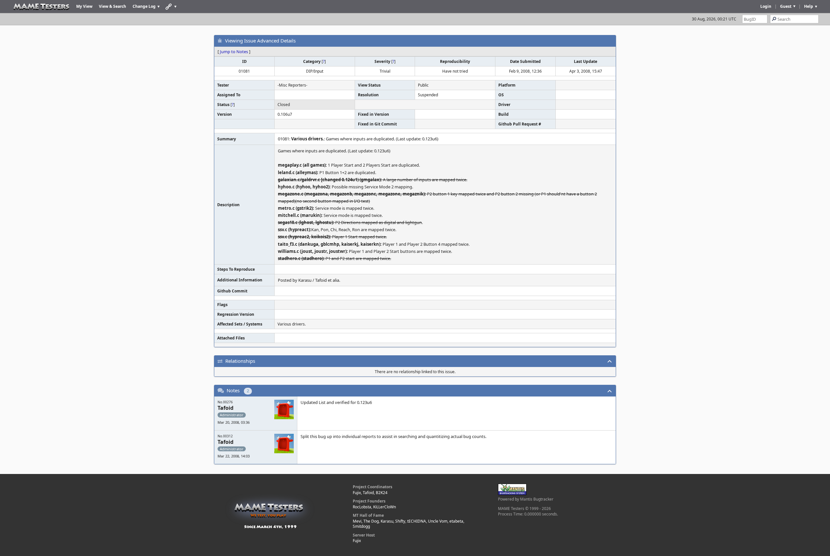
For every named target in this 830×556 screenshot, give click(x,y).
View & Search (112, 6)
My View (84, 6)
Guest (785, 6)
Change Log (144, 6)
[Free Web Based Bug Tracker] (512, 493)
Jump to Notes (234, 51)
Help (808, 6)
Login (765, 6)
